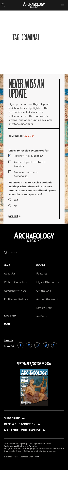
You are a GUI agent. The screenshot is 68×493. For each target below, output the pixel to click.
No (15, 206)
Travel (7, 324)
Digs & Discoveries (47, 282)
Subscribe (12, 418)
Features (41, 273)
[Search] (5, 252)
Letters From (44, 308)
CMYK (36, 456)
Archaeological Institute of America (30, 164)
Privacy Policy (10, 346)
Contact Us (8, 340)
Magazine (28, 156)
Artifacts (41, 316)
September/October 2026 (34, 364)
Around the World (47, 299)
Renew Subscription (20, 424)
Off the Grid (43, 291)
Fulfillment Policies (16, 299)
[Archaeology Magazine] (34, 242)
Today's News (10, 315)
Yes (16, 200)
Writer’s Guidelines (15, 282)
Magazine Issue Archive (22, 430)
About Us (10, 273)
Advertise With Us (15, 291)
